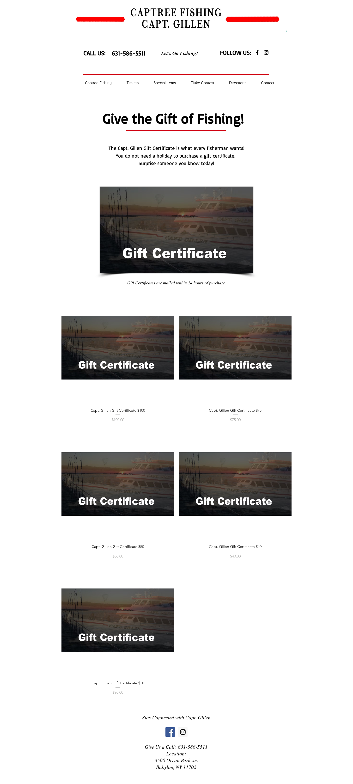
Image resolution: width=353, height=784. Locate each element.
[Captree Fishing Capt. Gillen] (257, 52)
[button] (286, 31)
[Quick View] (117, 347)
